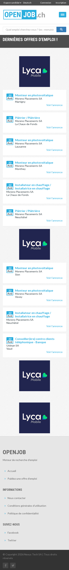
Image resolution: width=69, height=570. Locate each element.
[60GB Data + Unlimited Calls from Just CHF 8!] (34, 244)
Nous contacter (17, 498)
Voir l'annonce (54, 105)
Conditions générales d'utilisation (27, 505)
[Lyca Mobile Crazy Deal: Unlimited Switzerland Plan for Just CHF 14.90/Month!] (34, 71)
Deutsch (27, 2)
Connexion (45, 2)
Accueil (12, 470)
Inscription (61, 2)
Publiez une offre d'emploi (22, 478)
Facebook (13, 532)
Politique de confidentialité (23, 513)
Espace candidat (12, 2)
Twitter (12, 540)
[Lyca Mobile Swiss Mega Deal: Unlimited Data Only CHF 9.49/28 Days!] (34, 375)
